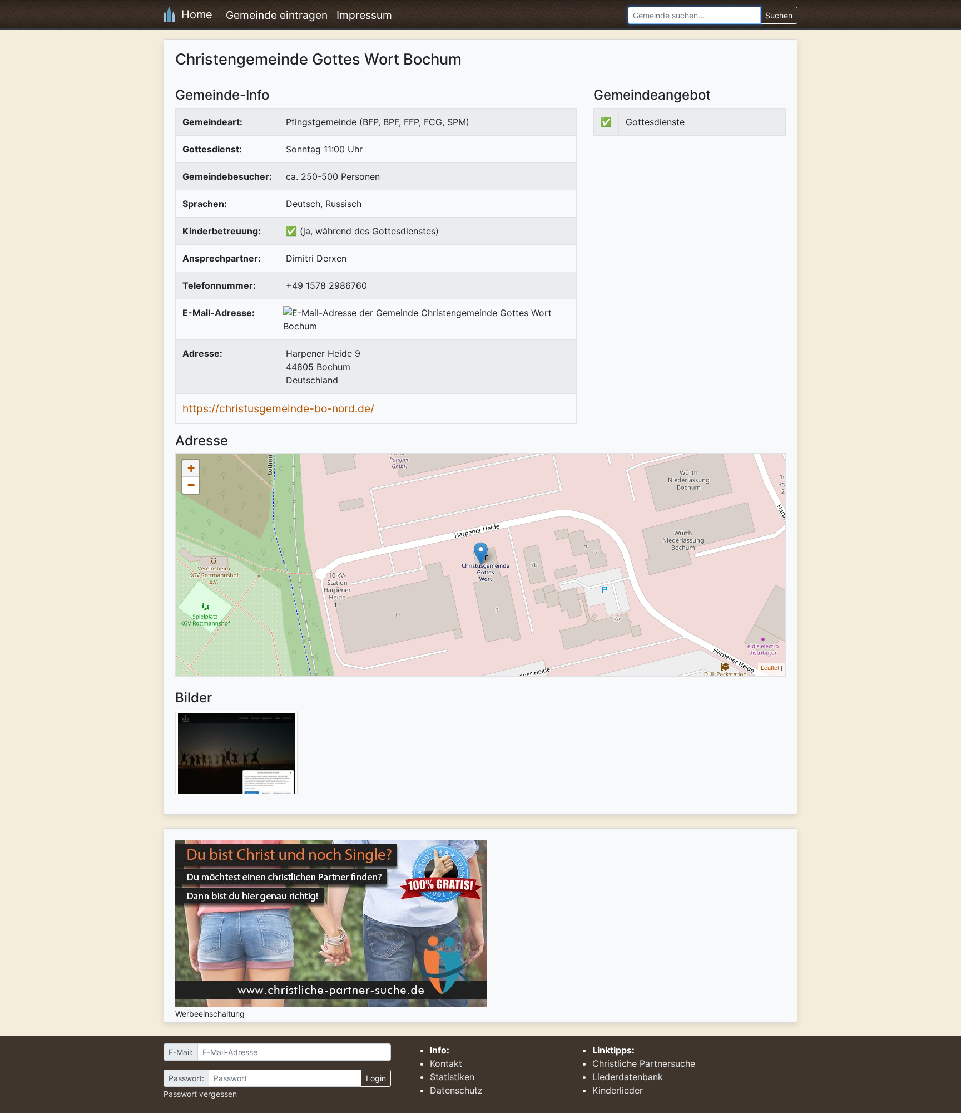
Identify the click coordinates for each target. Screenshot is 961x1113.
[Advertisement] (686, 236)
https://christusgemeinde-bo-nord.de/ (278, 408)
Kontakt (446, 1063)
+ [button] (191, 468)
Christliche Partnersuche (643, 1063)
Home (193, 14)
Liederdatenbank (627, 1076)
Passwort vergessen (200, 1094)
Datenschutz (456, 1090)
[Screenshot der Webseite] (236, 756)
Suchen (778, 15)
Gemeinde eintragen (277, 15)
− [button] (191, 485)
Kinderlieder (617, 1090)
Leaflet (770, 667)
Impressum (364, 15)
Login (376, 1078)
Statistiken (452, 1076)
